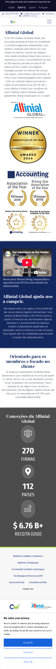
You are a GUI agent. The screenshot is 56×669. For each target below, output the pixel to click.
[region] (28, 641)
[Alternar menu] (49, 21)
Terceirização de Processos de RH (28, 576)
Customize (28, 652)
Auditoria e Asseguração (28, 562)
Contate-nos (28, 589)
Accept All (28, 642)
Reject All (28, 661)
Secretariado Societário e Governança (28, 569)
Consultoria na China (38, 582)
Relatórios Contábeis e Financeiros (28, 556)
